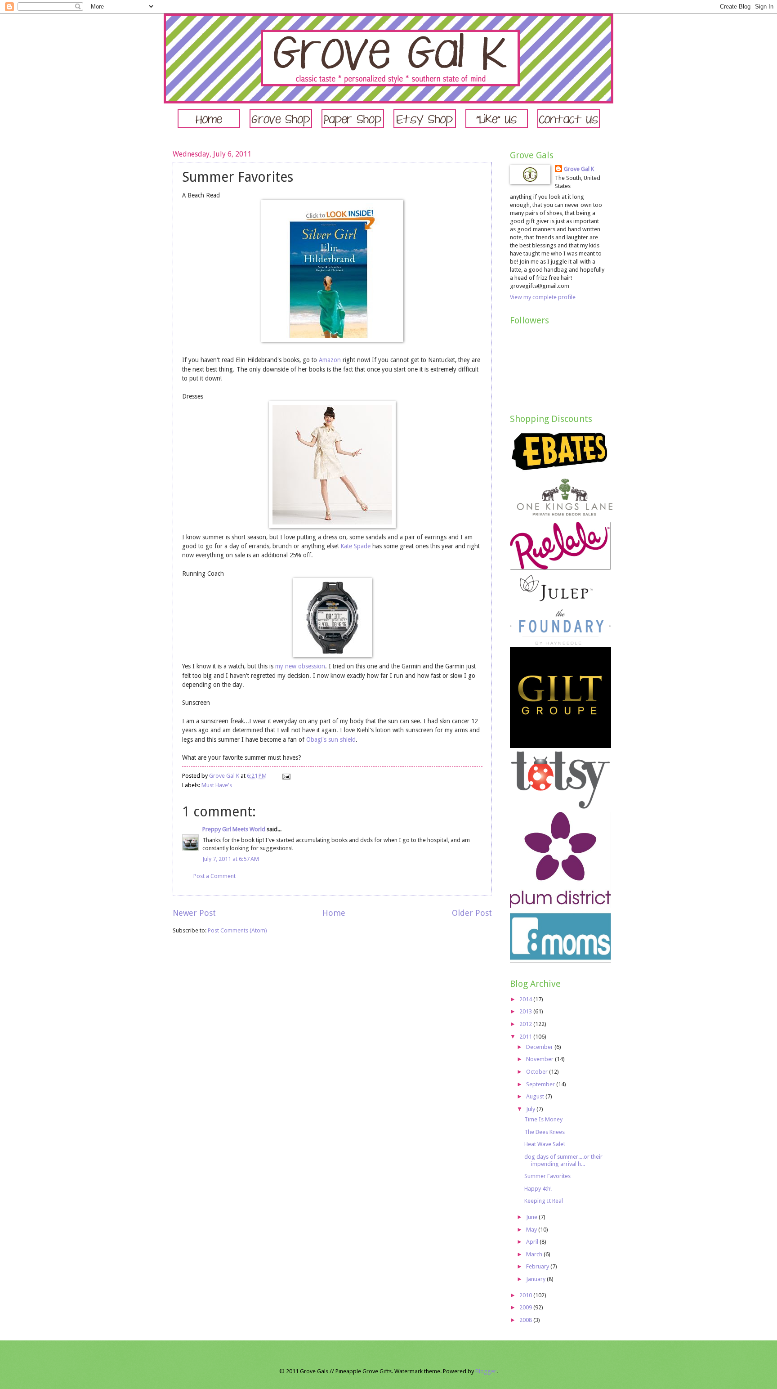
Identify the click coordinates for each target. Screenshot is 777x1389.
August (535, 1096)
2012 (526, 1024)
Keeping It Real (543, 1200)
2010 (526, 1295)
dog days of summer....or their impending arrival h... (563, 1160)
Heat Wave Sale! (544, 1144)
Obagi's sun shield (331, 739)
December (540, 1047)
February (538, 1266)
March (535, 1254)
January (536, 1279)
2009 (526, 1307)
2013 (526, 1011)
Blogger (485, 1371)
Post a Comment (214, 876)
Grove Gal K (579, 169)
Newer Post (194, 913)
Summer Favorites (547, 1176)
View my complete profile (543, 297)
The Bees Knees (544, 1132)
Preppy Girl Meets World (233, 829)
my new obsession (300, 666)
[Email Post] (286, 775)
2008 (526, 1320)
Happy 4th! (538, 1188)
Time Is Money (543, 1119)
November (540, 1059)
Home (333, 913)
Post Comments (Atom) (237, 930)
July (531, 1109)
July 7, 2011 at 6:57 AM (230, 859)
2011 (526, 1036)
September (541, 1084)
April (533, 1241)
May (532, 1229)
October (537, 1071)
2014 (526, 999)
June (532, 1217)
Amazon (330, 359)
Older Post (472, 913)
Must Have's (216, 785)
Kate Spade (355, 546)
